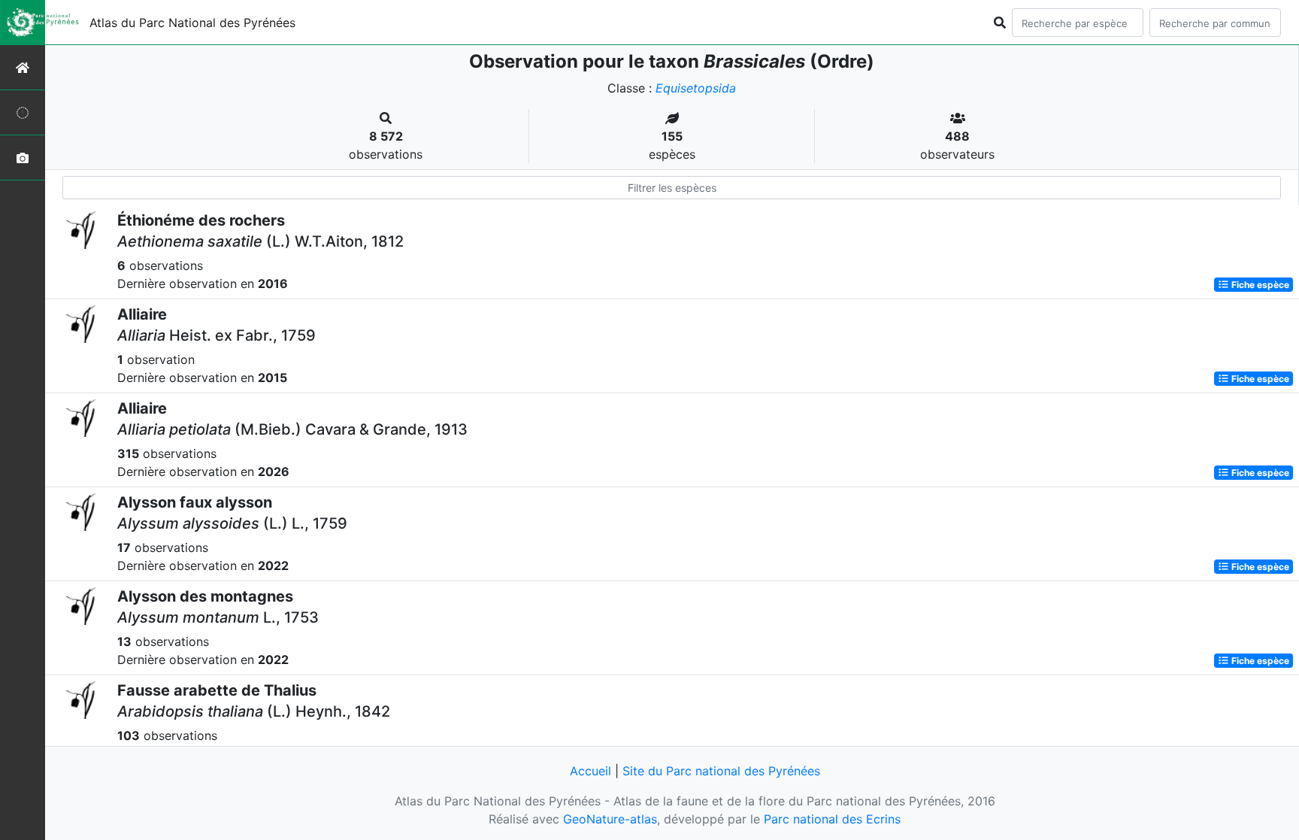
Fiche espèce (1259, 284)
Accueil (590, 770)
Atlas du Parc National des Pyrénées (192, 22)
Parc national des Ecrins (832, 818)
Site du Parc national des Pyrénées (721, 770)
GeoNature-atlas (610, 818)
